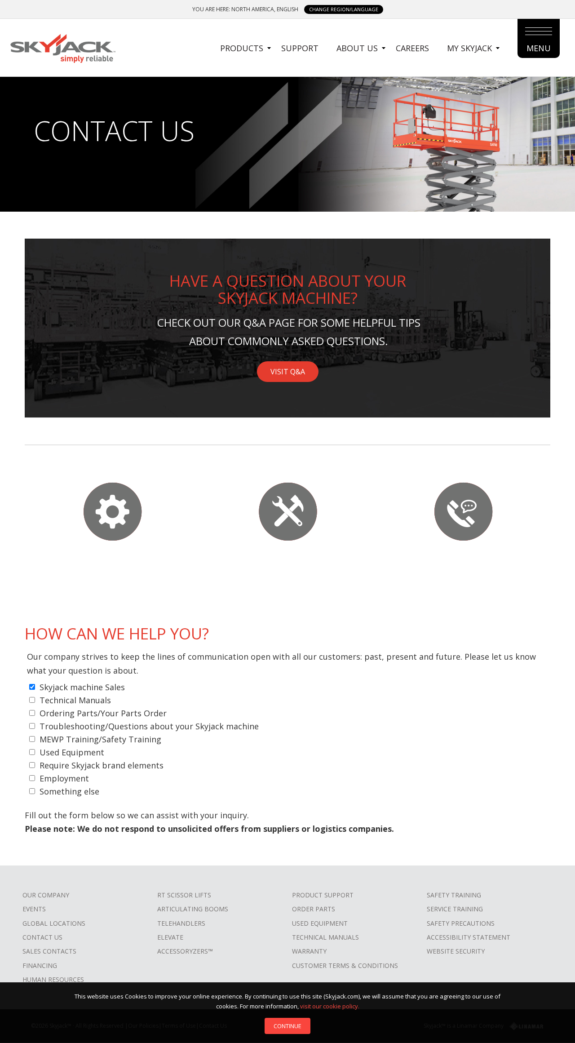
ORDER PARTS (313, 909)
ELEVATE (170, 937)
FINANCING (39, 965)
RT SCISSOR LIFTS (184, 895)
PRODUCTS (241, 48)
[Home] (62, 47)
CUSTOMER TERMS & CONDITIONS (345, 965)
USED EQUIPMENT (320, 923)
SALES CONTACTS (49, 951)
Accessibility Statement (468, 937)
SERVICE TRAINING (455, 909)
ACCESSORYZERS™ (185, 951)
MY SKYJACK (469, 48)
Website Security (456, 951)
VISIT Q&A (287, 372)
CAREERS (412, 48)
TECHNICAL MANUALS (325, 937)
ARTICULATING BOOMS (192, 909)
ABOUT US (357, 48)
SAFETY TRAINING (454, 895)
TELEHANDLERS (181, 923)
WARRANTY (309, 951)
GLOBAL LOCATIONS (53, 923)
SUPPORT (299, 48)
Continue (287, 1026)
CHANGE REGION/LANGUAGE (343, 9)
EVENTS (34, 909)
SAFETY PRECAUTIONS (461, 923)
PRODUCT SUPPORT (323, 895)
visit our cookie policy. (329, 1006)
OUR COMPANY (45, 895)
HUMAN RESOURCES (53, 979)
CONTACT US (42, 937)
